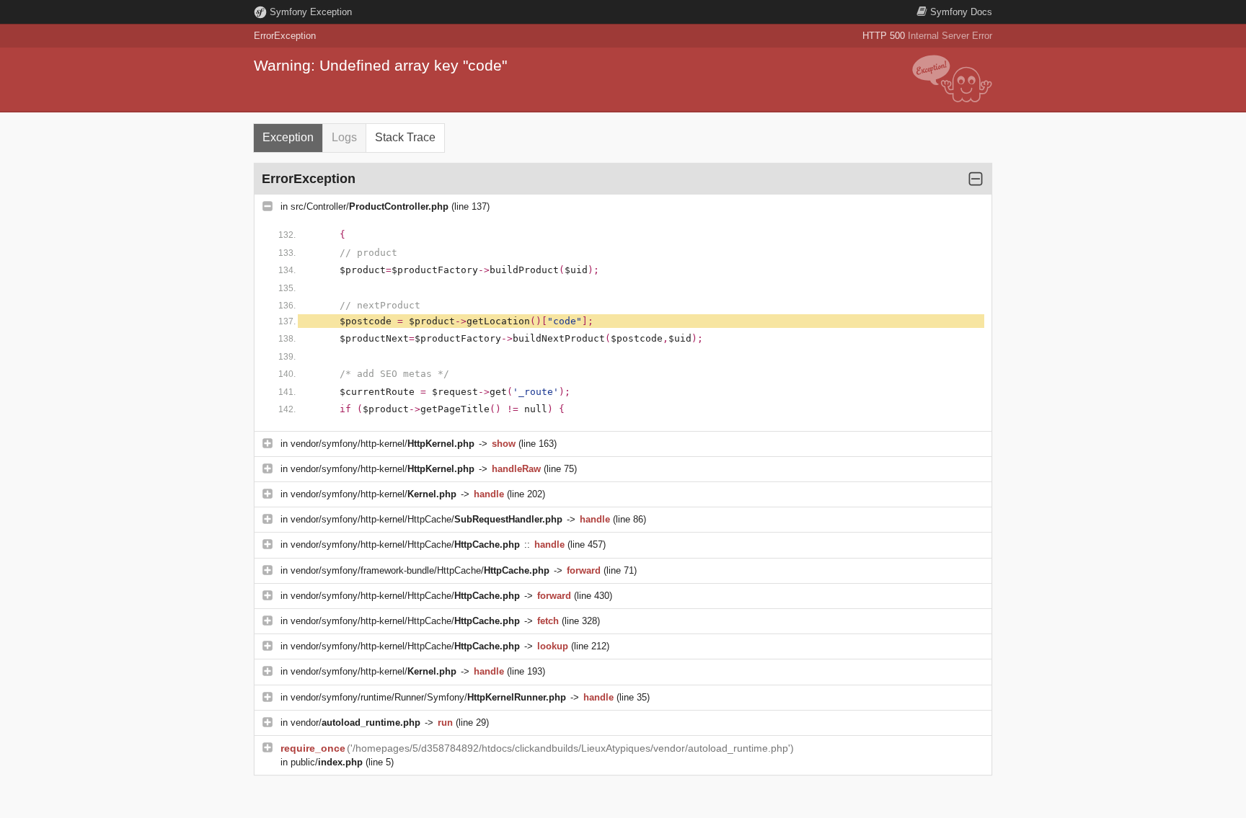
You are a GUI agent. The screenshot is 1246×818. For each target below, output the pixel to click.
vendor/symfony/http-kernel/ (382, 443)
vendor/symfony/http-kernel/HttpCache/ (426, 519)
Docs (961, 11)
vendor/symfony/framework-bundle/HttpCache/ (420, 570)
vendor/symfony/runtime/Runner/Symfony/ (428, 697)
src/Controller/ (370, 206)
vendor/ (355, 722)
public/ (327, 762)
